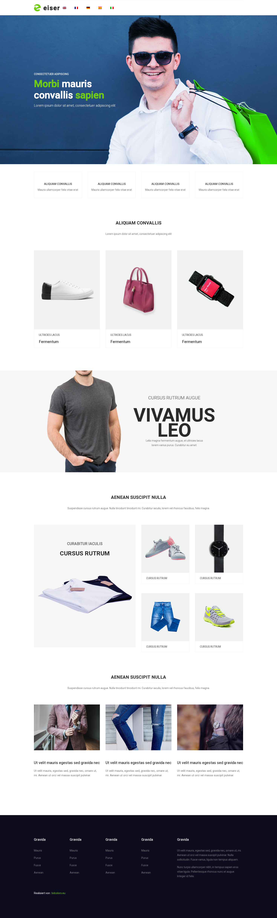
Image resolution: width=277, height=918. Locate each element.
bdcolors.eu (58, 893)
